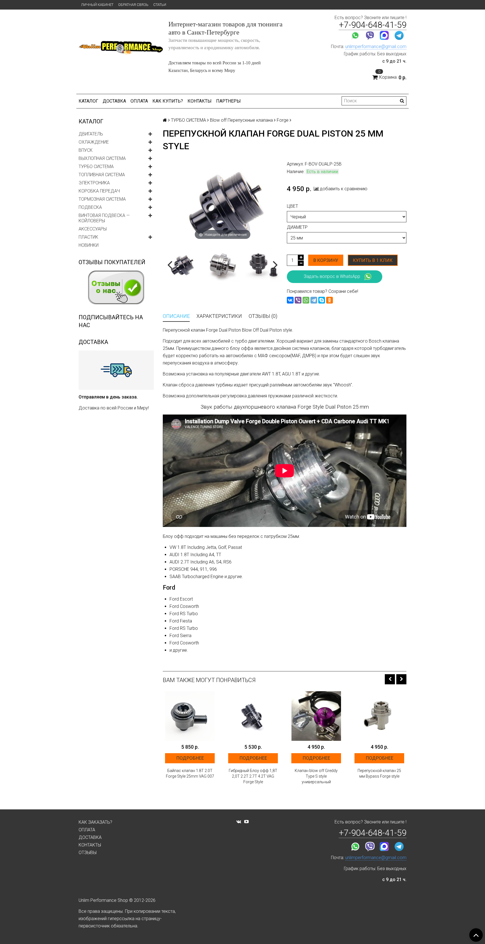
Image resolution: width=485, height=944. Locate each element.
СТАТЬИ (159, 5)
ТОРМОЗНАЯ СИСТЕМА (102, 199)
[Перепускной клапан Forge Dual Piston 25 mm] (181, 264)
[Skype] (321, 300)
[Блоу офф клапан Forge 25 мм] (222, 264)
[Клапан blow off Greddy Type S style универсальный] (316, 716)
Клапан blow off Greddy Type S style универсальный (316, 776)
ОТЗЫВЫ (88, 852)
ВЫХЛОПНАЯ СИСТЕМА (102, 158)
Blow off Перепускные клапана (241, 120)
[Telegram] (313, 300)
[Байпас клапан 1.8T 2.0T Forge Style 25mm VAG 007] (190, 716)
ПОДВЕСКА (90, 207)
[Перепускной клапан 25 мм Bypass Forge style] (379, 716)
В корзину (325, 260)
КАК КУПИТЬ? (167, 101)
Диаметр (297, 227)
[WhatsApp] (306, 300)
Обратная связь (133, 5)
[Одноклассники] (329, 300)
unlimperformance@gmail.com (375, 46)
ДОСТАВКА (114, 101)
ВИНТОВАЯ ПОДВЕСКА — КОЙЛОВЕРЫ (104, 218)
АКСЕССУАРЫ (93, 229)
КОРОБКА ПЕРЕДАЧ (99, 191)
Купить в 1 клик (373, 260)
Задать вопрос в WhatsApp (332, 276)
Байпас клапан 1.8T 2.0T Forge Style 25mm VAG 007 (190, 773)
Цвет (292, 206)
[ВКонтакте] (290, 300)
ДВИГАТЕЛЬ (91, 134)
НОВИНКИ (89, 245)
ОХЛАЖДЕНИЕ (94, 142)
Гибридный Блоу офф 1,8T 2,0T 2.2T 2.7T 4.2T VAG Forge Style (253, 776)
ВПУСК (86, 150)
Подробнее (190, 758)
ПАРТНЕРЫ (228, 101)
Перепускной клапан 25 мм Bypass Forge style (379, 773)
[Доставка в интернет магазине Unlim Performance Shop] (116, 370)
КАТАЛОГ (88, 101)
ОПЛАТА (139, 101)
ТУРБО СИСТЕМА (96, 166)
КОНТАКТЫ (199, 101)
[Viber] (298, 300)
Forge (283, 120)
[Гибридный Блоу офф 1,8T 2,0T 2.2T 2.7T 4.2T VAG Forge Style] (253, 716)
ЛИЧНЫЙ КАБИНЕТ (97, 5)
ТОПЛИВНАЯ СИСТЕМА (102, 174)
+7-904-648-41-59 (372, 25)
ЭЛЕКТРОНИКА (94, 182)
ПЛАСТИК (88, 237)
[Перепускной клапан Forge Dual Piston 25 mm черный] (264, 264)
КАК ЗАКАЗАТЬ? (95, 822)
